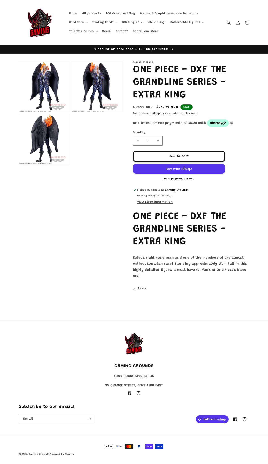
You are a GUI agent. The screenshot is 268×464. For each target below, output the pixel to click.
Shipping (158, 113)
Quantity (139, 132)
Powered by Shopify (62, 454)
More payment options (179, 179)
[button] (169, 13)
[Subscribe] (89, 419)
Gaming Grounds (39, 454)
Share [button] (142, 288)
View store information (155, 202)
